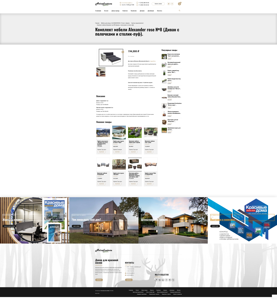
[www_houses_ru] (34, 220)
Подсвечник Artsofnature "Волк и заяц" (174, 104)
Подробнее (101, 151)
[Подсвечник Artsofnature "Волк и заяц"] (164, 105)
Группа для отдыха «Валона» (118, 173)
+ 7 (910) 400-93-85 (144, 2)
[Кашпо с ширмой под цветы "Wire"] (164, 73)
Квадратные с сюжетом (166, 294)
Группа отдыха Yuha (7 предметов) (150, 173)
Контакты (159, 11)
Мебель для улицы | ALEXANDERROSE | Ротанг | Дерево (115, 23)
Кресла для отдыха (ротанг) (138, 292)
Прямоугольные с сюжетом (154, 294)
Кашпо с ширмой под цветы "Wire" (173, 71)
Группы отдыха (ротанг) (137, 23)
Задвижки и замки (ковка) (142, 294)
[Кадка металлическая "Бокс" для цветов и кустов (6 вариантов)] (164, 56)
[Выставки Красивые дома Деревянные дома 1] (242, 220)
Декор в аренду (115, 11)
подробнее (152, 61)
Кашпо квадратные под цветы (174, 79)
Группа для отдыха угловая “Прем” (118, 141)
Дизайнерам (151, 11)
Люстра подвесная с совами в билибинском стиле (174, 112)
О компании (98, 11)
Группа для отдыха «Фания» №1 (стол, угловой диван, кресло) (102, 143)
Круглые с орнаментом (177, 294)
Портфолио (134, 11)
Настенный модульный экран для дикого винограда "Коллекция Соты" (174, 63)
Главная (97, 23)
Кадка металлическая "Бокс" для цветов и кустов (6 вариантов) (174, 55)
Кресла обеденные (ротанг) (162, 292)
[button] (123, 51)
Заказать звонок (158, 3)
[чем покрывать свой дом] (103, 220)
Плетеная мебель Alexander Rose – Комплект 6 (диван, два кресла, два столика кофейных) (134, 175)
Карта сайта (97, 293)
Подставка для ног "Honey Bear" (173, 120)
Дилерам (142, 11)
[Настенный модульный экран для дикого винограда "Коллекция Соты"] (164, 64)
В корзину (117, 151)
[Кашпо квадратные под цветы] (164, 81)
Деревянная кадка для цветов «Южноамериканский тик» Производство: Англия (174, 128)
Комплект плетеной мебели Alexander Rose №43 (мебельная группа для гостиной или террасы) (174, 96)
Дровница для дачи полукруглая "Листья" (174, 87)
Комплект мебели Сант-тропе (150, 141)
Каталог (106, 11)
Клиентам (125, 11)
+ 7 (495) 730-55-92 (144, 5)
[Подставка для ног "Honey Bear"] (164, 122)
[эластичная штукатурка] (173, 220)
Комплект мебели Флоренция (102, 173)
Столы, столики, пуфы (150, 292)
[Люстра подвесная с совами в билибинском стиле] (164, 114)
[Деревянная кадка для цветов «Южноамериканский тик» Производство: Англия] (164, 130)
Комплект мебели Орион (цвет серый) (134, 141)
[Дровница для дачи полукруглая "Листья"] (164, 89)
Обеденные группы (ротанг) (175, 292)
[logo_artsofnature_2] (103, 250)
